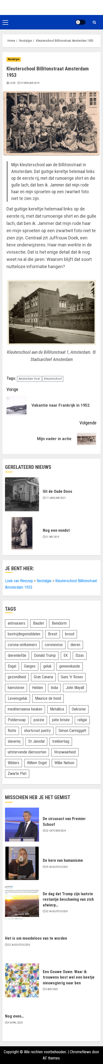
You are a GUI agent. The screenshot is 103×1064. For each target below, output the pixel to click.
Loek (13, 83)
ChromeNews (80, 1052)
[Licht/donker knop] (81, 22)
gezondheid (17, 677)
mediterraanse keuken (25, 709)
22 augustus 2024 (57, 911)
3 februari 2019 (30, 83)
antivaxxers (16, 623)
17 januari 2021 (56, 498)
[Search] (94, 22)
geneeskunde (69, 666)
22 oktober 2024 (56, 830)
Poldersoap (17, 719)
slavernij (14, 741)
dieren (75, 644)
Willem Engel (37, 762)
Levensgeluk (17, 698)
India (54, 687)
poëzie (39, 719)
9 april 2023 (15, 1022)
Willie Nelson (64, 762)
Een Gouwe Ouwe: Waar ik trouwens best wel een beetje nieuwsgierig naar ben (68, 977)
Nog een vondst (56, 530)
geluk (47, 666)
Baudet (38, 623)
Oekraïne (79, 709)
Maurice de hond (48, 698)
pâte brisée (61, 719)
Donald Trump (45, 655)
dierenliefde (17, 655)
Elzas (80, 655)
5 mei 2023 (52, 989)
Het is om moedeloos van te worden (36, 938)
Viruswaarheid (65, 752)
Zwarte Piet (17, 773)
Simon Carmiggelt (72, 730)
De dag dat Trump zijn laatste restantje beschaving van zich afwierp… (68, 899)
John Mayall (75, 687)
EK (66, 655)
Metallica (57, 709)
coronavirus (54, 644)
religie (82, 719)
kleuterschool (53, 378)
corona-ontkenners (22, 644)
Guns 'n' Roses (72, 677)
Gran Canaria (43, 677)
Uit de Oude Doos (57, 491)
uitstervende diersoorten (27, 752)
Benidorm (59, 623)
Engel (12, 666)
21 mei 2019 (52, 536)
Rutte (12, 730)
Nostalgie (13, 59)
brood (69, 634)
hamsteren (16, 687)
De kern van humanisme (63, 860)
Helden (37, 687)
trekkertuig (60, 741)
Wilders (13, 762)
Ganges (30, 666)
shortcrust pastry (37, 730)
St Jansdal (36, 741)
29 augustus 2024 (57, 867)
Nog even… (14, 1016)
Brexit (52, 634)
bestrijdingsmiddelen (24, 634)
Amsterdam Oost (29, 378)
